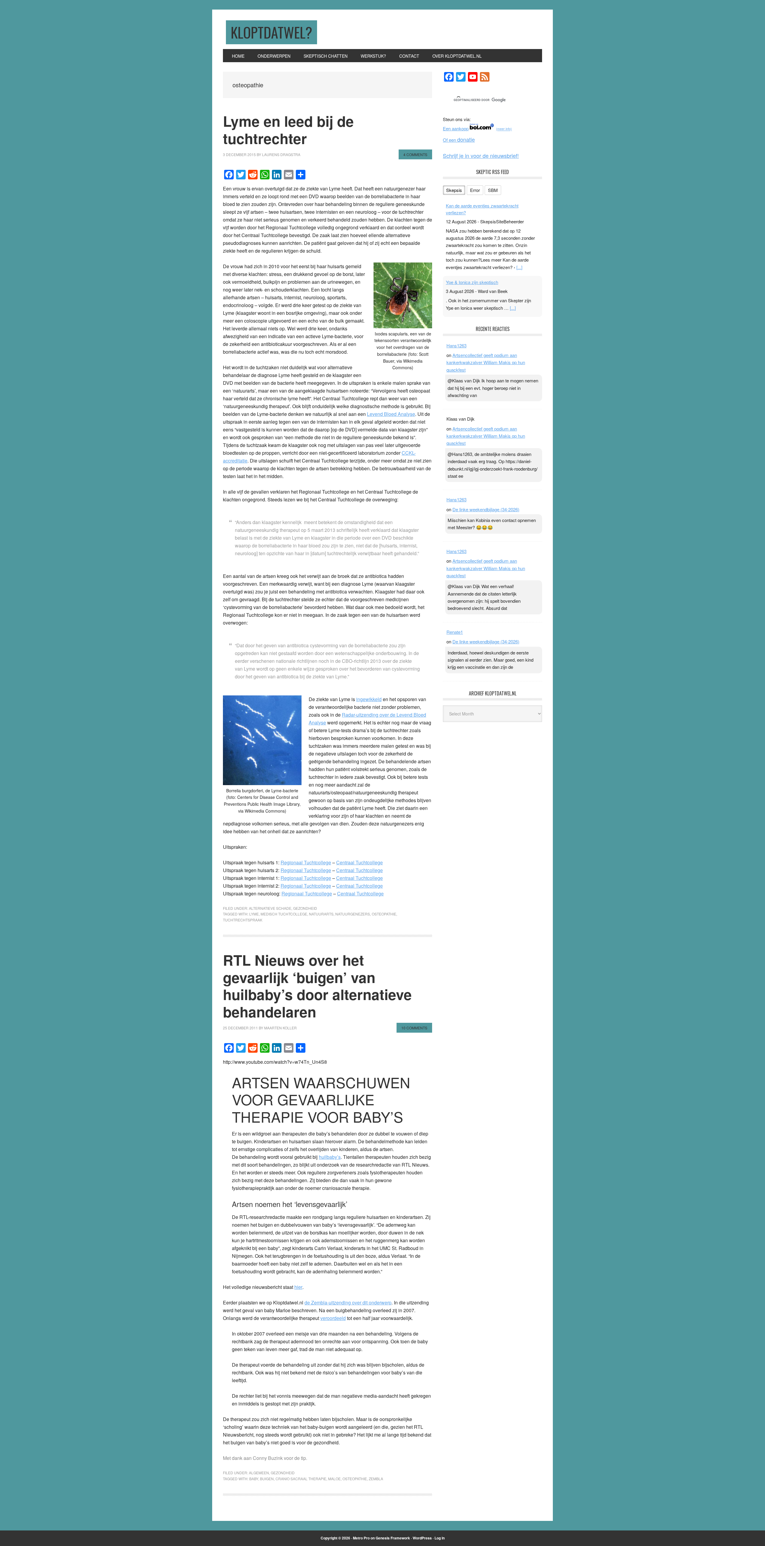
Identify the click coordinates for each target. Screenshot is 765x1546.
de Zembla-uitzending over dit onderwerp (348, 1302)
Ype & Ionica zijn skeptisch (472, 282)
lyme (254, 913)
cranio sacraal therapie (301, 1478)
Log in (439, 1538)
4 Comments (415, 154)
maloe (334, 1478)
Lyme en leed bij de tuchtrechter (288, 130)
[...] (519, 267)
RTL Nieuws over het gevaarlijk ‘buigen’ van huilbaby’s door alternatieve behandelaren (317, 986)
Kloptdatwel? (271, 32)
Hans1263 (456, 345)
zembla (376, 1478)
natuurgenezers (352, 913)
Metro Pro (361, 1538)
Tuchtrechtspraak (242, 919)
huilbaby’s (330, 1156)
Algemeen (259, 1472)
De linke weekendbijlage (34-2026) (485, 509)
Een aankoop (456, 128)
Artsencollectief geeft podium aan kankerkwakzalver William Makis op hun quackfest (485, 362)
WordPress (422, 1538)
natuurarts (321, 913)
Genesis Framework (393, 1538)
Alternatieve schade (270, 908)
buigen (267, 1478)
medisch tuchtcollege (284, 913)
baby (253, 1478)
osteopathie (384, 913)
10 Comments (414, 1027)
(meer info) (504, 129)
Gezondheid (305, 908)
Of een (459, 140)
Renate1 (454, 632)
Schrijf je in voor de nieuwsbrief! (481, 155)
